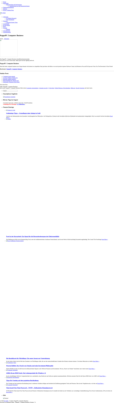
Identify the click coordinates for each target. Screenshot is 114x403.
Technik (5, 28)
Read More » (105, 239)
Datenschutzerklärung (8, 7)
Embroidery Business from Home (11, 82)
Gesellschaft (6, 23)
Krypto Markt (6, 25)
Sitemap (5, 9)
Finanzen (5, 21)
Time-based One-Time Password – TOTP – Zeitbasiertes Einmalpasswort (29, 388)
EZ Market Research (11, 18)
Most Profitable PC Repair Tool (11, 80)
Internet (8, 29)
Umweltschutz (6, 30)
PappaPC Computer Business (14, 69)
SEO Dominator (10, 19)
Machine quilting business (9, 79)
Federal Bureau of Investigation (62, 88)
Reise (4, 26)
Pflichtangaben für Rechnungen (14, 4)
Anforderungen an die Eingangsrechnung (19, 6)
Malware (73, 88)
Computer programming (32, 88)
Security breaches (80, 88)
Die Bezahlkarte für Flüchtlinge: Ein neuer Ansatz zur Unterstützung (28, 358)
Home (4, 2)
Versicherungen (7, 32)
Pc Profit (6, 401)
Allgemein (5, 17)
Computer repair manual (9, 76)
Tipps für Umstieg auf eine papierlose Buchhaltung (22, 380)
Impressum (5, 3)
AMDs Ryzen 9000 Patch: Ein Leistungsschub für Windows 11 (26, 373)
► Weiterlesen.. (21, 104)
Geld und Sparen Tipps (12, 22)
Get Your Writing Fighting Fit (10, 77)
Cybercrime (51, 88)
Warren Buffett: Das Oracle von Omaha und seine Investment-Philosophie (29, 366)
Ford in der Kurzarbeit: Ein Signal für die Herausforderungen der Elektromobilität (32, 236)
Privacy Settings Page (8, 10)
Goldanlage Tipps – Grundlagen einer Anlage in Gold (23, 113)
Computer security (43, 88)
